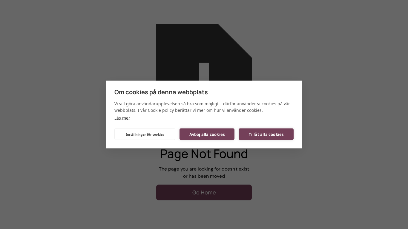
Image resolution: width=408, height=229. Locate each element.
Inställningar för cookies (145, 134)
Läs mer (122, 118)
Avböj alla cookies (207, 134)
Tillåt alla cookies (266, 134)
